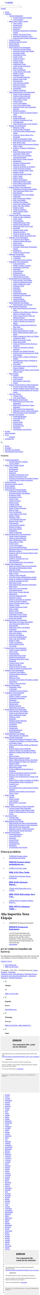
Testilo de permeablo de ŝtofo (22, 139)
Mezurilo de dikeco (19, 85)
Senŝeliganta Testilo (19, 64)
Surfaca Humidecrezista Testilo (23, 170)
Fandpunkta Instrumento (21, 267)
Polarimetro (17, 269)
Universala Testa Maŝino (21, 239)
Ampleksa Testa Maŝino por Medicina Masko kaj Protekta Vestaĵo (25, 313)
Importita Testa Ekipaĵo (16, 414)
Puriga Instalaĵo (14, 44)
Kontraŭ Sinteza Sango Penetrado (24, 319)
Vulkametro (17, 196)
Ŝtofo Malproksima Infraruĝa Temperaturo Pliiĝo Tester (22, 153)
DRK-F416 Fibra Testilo (19, 872)
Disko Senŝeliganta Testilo (21, 98)
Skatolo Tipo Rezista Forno (22, 34)
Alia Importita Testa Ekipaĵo (22, 429)
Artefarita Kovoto (6, 974)
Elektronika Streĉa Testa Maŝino (23, 195)
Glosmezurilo (17, 297)
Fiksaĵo (15, 383)
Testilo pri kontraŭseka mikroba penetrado (22, 773)
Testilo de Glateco (19, 59)
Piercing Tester (18, 60)
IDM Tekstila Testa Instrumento (23, 409)
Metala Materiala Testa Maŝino (19, 303)
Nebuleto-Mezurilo (19, 118)
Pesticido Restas (14, 45)
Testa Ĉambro (17, 23)
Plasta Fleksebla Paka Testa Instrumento (22, 92)
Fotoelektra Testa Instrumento (18, 262)
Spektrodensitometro (19, 293)
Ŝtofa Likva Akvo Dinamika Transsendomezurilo (22, 156)
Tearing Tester (17, 57)
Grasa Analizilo (18, 19)
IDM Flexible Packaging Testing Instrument (23, 825)
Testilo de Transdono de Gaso (22, 120)
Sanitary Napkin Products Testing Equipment (23, 385)
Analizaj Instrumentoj (16, 16)
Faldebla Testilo (18, 62)
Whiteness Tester (18, 75)
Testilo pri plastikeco (19, 209)
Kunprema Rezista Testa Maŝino (23, 51)
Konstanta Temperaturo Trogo (23, 36)
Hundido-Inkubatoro (15, 978)
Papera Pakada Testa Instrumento (19, 47)
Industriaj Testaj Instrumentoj (18, 237)
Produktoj (8, 14)
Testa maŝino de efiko (20, 100)
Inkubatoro (16, 29)
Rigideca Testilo (18, 73)
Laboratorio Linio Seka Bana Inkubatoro (14, 976)
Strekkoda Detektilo (19, 301)
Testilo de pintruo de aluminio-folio (24, 236)
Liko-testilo (17, 364)
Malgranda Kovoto (31, 974)
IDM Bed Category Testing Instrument (25, 411)
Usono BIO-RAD (19, 418)
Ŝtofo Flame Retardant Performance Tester (23, 739)
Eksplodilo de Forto (19, 55)
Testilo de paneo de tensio (21, 252)
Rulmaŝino (16, 288)
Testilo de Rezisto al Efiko (21, 234)
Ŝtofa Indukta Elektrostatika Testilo (24, 141)
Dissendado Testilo (19, 256)
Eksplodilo (16, 228)
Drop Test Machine (19, 70)
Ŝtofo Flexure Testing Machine (23, 159)
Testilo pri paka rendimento (22, 217)
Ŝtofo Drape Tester (19, 142)
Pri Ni (7, 435)
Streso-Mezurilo (18, 271)
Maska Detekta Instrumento (18, 306)
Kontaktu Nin (9, 439)
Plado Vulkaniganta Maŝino (22, 198)
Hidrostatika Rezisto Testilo (22, 182)
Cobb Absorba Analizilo (21, 83)
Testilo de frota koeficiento (21, 66)
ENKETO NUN (6, 961)
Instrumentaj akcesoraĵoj (21, 277)
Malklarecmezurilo (19, 275)
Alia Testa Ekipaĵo (15, 394)
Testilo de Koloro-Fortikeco (22, 168)
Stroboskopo (17, 250)
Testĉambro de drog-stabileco (22, 260)
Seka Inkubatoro (18, 974)
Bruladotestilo (17, 193)
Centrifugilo (17, 258)
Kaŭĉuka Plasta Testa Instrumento (20, 187)
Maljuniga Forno (18, 245)
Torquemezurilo (18, 122)
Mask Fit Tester (18, 329)
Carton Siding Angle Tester (22, 72)
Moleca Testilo (18, 68)
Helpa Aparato (13, 373)
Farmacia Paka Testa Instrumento (19, 215)
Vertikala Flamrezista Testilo (22, 174)
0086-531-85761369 (11, 967)
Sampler (15, 375)
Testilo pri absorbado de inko (22, 282)
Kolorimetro (17, 290)
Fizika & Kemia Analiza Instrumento (25, 38)
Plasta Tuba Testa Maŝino (21, 206)
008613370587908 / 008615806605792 (18, 1025)
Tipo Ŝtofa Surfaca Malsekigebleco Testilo (22, 577)
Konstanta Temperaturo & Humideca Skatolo (23, 478)
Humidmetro (17, 88)
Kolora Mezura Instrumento (22, 183)
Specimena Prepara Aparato (18, 42)
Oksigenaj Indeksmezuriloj (21, 163)
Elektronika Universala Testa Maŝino (25, 189)
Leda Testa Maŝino (19, 398)
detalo (15, 944)
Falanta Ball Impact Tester (21, 223)
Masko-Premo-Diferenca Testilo (23, 331)
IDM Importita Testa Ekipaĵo (18, 400)
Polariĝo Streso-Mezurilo (21, 224)
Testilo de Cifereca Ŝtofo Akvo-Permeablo (22, 566)
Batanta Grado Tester (20, 79)
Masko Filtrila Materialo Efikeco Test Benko (23, 760)
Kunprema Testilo (19, 53)
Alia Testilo (17, 213)
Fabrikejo (12, 437)
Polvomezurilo (18, 81)
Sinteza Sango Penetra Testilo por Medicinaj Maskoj (24, 317)
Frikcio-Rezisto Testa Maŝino (22, 280)
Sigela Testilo (17, 116)
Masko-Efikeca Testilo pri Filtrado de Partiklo (24, 780)
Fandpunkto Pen (18, 426)
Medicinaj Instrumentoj (16, 254)
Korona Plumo (18, 422)
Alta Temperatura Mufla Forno (23, 191)
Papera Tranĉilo (18, 377)
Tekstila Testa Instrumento (17, 126)
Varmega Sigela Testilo (20, 230)
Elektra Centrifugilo (19, 90)
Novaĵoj (7, 431)
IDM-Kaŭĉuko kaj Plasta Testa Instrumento (23, 823)
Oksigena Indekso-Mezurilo (22, 241)
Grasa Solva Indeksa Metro (22, 105)
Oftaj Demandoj (10, 433)
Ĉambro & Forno (14, 40)
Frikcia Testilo (17, 176)
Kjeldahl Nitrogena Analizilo (22, 18)
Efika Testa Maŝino (19, 200)
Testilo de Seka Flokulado (21, 129)
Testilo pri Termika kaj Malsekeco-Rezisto (22, 579)
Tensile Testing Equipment (21, 94)
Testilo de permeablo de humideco (24, 167)
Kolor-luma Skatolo (19, 86)
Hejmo (7, 12)
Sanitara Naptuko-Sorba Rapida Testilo (25, 388)
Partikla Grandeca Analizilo (22, 265)
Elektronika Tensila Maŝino (22, 49)
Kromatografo (17, 25)
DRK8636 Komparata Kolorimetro (18, 928)
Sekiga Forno (17, 27)
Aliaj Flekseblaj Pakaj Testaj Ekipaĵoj (25, 124)
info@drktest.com (10, 965)
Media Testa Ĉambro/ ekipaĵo (18, 21)
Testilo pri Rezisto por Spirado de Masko (22, 750)
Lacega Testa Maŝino (20, 103)
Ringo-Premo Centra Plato (21, 381)
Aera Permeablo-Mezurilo (21, 77)
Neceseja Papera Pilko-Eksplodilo (24, 386)
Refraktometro (17, 273)
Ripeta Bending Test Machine (22, 305)
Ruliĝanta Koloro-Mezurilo (22, 295)
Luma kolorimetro (19, 264)
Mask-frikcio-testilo (19, 342)
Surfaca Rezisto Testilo (20, 211)
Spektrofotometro (18, 299)
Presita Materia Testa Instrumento (20, 278)
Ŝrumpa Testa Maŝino (20, 180)
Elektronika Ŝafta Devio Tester (23, 226)
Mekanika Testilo (18, 127)
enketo (11, 944)
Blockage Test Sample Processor (23, 351)
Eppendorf (16, 420)
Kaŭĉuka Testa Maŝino (20, 202)
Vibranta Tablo (18, 396)
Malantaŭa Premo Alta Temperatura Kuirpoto (23, 549)
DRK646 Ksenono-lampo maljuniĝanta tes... (19, 863)
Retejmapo (12, 972)
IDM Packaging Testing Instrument (24, 413)
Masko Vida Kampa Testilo (22, 340)
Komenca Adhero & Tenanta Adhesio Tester (23, 553)
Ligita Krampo (18, 379)
